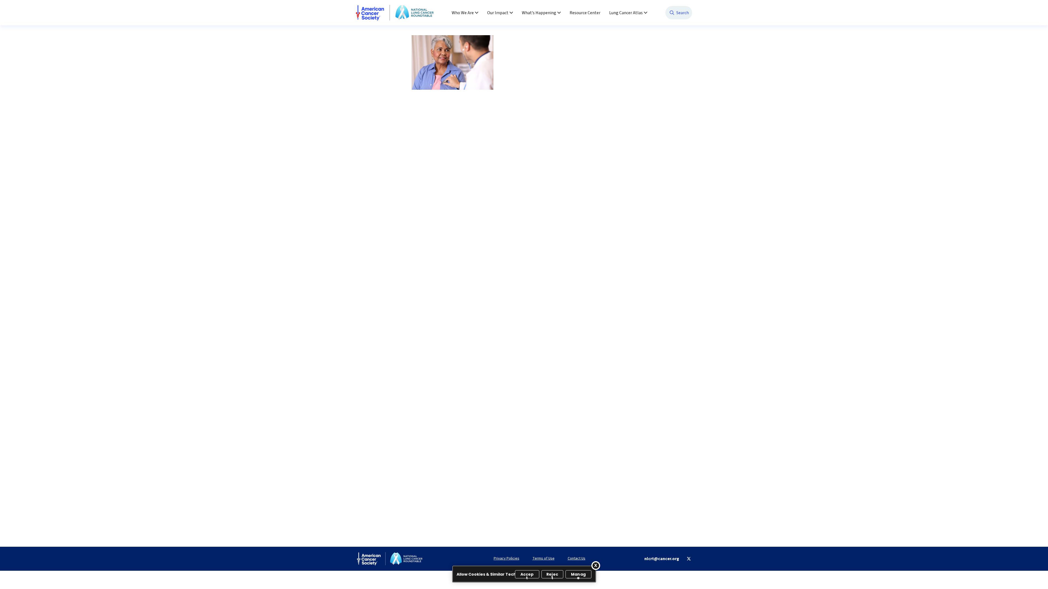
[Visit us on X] (689, 558)
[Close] (595, 565)
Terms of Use (543, 558)
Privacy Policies (506, 558)
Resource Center (585, 13)
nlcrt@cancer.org (661, 559)
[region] (524, 574)
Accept (527, 575)
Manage (578, 575)
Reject (552, 575)
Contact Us (576, 558)
